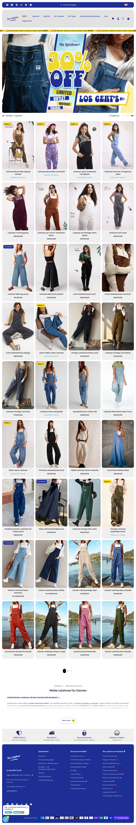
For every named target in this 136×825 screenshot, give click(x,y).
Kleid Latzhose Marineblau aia (51, 529)
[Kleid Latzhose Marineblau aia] (51, 503)
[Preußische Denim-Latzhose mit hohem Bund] (18, 503)
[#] (68, 73)
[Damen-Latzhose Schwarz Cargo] (51, 625)
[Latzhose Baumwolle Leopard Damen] (18, 145)
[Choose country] (127, 4)
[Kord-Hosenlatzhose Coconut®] (118, 268)
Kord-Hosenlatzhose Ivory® (84, 294)
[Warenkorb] (128, 18)
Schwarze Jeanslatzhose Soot (51, 470)
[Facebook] (12, 5)
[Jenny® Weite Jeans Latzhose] (51, 326)
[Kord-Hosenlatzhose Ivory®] (85, 268)
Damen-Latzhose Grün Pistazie (118, 651)
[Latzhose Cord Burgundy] (18, 206)
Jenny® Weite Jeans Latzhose (51, 353)
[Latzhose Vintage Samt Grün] (85, 503)
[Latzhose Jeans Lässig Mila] (51, 385)
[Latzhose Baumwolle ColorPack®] (51, 145)
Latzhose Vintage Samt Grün (84, 529)
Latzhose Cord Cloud (118, 233)
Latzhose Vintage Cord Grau (18, 411)
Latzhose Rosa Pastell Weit (84, 651)
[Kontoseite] (118, 18)
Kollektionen (58, 686)
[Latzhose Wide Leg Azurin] (18, 268)
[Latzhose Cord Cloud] (118, 206)
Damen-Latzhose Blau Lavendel (118, 590)
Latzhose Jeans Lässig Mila (51, 411)
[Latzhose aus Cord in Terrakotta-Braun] (51, 206)
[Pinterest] (16, 5)
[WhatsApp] (30, 5)
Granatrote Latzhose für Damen (18, 651)
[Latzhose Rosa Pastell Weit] (85, 625)
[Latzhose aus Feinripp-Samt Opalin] (85, 206)
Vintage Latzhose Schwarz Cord (84, 353)
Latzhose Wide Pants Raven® (51, 294)
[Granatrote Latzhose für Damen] (18, 625)
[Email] (26, 5)
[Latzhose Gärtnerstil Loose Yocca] (118, 385)
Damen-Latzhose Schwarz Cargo (51, 651)
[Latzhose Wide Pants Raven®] (51, 268)
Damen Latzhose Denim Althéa (51, 590)
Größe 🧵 (8, 812)
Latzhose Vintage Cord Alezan (118, 353)
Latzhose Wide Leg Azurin (18, 294)
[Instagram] (7, 5)
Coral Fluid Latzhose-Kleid (118, 470)
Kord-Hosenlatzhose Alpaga (18, 353)
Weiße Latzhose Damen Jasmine (84, 470)
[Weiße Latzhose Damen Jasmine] (85, 444)
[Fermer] (33, 771)
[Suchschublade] (113, 18)
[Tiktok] (21, 5)
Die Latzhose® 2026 (30, 818)
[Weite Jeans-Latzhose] (18, 444)
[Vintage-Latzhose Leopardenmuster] (118, 503)
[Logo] (12, 19)
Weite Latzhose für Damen (74, 686)
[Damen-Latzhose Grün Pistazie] (118, 625)
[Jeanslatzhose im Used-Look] (85, 385)
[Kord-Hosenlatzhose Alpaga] (18, 326)
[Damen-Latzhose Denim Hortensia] (18, 564)
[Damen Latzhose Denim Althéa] (51, 564)
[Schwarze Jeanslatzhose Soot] (51, 444)
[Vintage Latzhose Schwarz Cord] (85, 326)
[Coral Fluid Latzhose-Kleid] (118, 444)
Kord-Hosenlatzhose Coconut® (118, 294)
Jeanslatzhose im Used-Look (85, 411)
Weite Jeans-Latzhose (18, 470)
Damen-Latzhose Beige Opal (85, 590)
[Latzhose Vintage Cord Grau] (18, 385)
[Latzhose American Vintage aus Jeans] (118, 145)
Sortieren (14, 116)
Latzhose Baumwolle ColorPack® (51, 172)
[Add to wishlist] (31, 124)
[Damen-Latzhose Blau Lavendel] (118, 564)
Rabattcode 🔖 (18, 812)
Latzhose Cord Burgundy (18, 233)
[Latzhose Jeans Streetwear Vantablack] (85, 145)
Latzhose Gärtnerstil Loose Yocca (118, 411)
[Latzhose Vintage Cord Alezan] (118, 326)
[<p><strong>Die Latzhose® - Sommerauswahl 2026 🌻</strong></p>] (68, 5)
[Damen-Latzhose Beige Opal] (85, 564)
